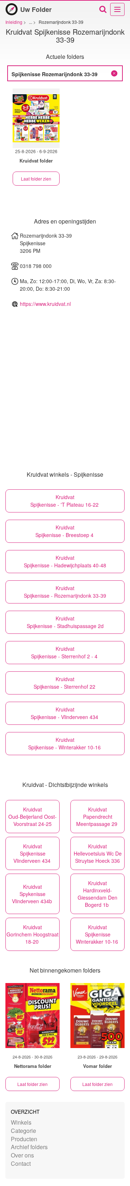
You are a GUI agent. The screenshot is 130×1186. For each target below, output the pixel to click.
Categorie (23, 1130)
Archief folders (29, 1147)
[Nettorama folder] (32, 1015)
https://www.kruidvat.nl (45, 303)
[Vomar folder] (97, 1015)
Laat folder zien (36, 179)
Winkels (21, 1122)
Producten (24, 1139)
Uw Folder (36, 9)
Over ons (22, 1155)
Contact (21, 1163)
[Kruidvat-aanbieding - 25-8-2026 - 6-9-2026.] (36, 118)
